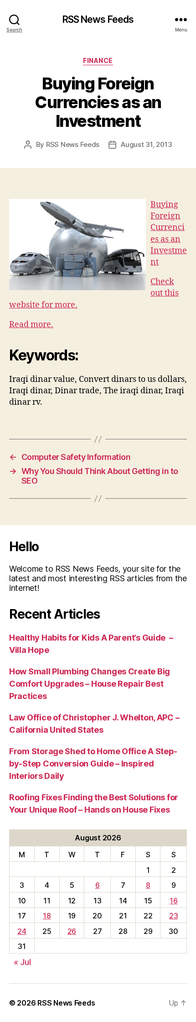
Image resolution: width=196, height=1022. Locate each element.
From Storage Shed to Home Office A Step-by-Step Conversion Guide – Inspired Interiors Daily (93, 763)
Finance (98, 60)
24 (21, 931)
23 (173, 915)
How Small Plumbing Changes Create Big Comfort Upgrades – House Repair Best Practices (89, 684)
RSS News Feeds (98, 19)
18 (47, 915)
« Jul (22, 962)
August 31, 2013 (146, 144)
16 (173, 900)
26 (71, 931)
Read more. (31, 324)
